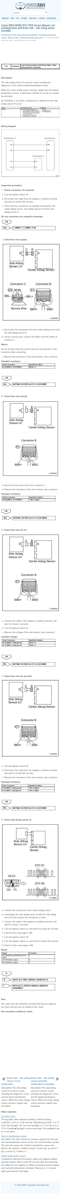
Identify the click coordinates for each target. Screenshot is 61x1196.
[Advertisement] (30, 52)
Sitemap (23, 18)
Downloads (51, 18)
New (12, 18)
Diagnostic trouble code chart (31, 37)
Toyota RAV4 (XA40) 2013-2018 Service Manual (19, 35)
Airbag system (13, 37)
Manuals (5, 18)
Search (42, 18)
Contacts (33, 18)
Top (17, 18)
